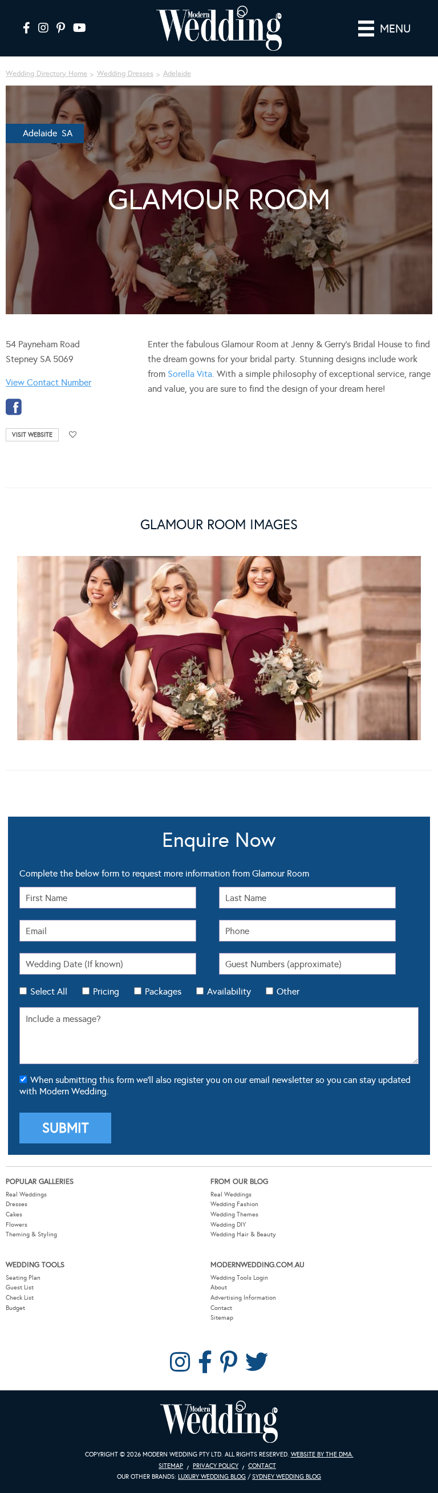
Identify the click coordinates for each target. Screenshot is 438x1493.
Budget (15, 1308)
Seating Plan (23, 1277)
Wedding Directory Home (46, 73)
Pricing (106, 991)
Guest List (20, 1287)
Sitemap (221, 1317)
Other (288, 991)
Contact (221, 1308)
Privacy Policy (215, 1466)
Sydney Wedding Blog (286, 1476)
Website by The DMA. (322, 1454)
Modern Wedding (219, 1422)
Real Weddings (26, 1194)
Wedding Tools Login (239, 1277)
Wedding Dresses (125, 73)
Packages (163, 991)
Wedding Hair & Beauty (243, 1234)
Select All (48, 991)
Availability (229, 991)
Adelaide (177, 73)
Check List (20, 1297)
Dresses (16, 1204)
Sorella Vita (190, 373)
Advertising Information (243, 1297)
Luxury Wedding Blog (212, 1476)
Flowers (16, 1224)
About (218, 1287)
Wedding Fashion (234, 1204)
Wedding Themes (234, 1214)
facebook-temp (14, 407)
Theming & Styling (31, 1234)
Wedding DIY (228, 1224)
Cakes (14, 1214)
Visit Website (32, 435)
